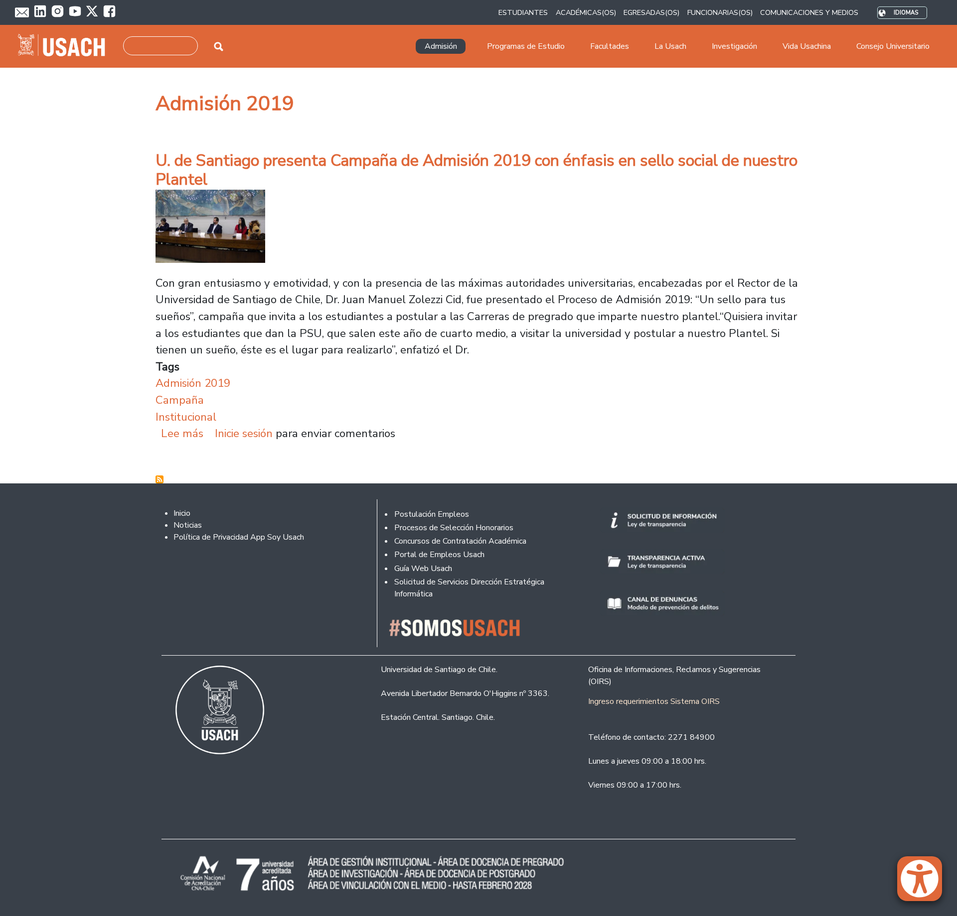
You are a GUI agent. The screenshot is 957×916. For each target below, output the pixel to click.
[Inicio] (65, 46)
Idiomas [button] (906, 12)
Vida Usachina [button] (807, 46)
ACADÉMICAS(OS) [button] (586, 12)
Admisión (441, 46)
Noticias (187, 525)
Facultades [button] (609, 46)
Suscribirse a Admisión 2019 (159, 479)
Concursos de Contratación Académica (460, 541)
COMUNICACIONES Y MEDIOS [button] (809, 12)
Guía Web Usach (423, 568)
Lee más (182, 433)
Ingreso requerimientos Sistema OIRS (654, 701)
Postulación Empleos (431, 514)
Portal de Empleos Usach (439, 554)
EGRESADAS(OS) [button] (651, 12)
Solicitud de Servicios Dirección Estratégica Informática (469, 587)
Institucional (186, 417)
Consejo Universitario (893, 46)
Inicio (181, 513)
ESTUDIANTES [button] (523, 12)
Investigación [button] (734, 46)
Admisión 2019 (193, 383)
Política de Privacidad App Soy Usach (238, 537)
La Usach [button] (670, 46)
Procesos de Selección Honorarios (453, 527)
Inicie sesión (244, 433)
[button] (925, 883)
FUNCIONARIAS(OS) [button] (720, 12)
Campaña (180, 400)
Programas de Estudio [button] (526, 46)
